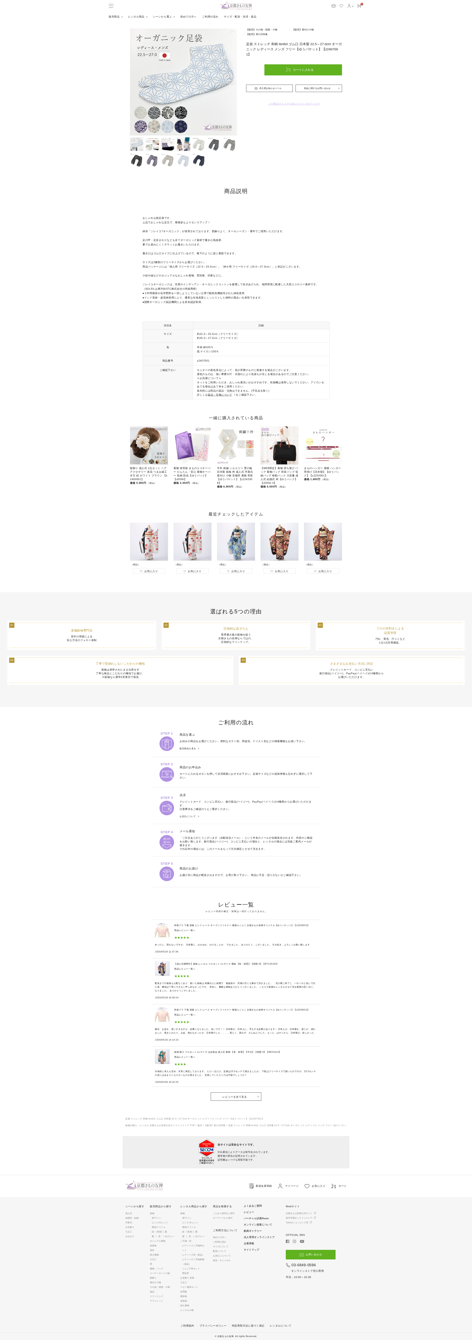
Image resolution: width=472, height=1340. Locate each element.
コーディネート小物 (160, 1273)
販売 (200, 1125)
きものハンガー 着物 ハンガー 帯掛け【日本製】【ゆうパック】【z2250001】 (322, 472)
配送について (219, 1251)
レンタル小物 (187, 1310)
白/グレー (169, 1236)
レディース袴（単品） (193, 1255)
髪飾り (153, 1278)
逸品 (152, 1291)
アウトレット (156, 1301)
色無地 (153, 1245)
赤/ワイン (156, 1218)
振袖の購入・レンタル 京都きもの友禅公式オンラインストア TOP (160, 1125)
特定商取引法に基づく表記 (248, 1325)
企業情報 (249, 1243)
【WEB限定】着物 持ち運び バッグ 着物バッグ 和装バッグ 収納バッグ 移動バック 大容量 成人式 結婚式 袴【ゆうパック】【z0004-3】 (279, 475)
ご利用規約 (187, 1325)
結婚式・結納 (132, 1218)
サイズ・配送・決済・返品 (240, 16)
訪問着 (183, 1291)
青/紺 (159, 1231)
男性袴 (185, 1273)
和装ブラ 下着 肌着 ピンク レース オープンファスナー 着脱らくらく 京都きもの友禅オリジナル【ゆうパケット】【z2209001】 (242, 925)
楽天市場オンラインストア (299, 1218)
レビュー (249, 1212)
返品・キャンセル (222, 1260)
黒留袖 (183, 1296)
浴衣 (152, 1250)
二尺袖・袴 (185, 1241)
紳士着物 (154, 1255)
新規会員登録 (264, 1185)
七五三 (128, 1231)
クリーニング (156, 1296)
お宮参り (129, 1227)
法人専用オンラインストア (259, 1237)
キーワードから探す (223, 1218)
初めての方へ (188, 16)
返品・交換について (220, 394)
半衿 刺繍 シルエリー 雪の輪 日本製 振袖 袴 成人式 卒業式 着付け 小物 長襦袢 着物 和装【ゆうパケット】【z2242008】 (235, 475)
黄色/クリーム (159, 1227)
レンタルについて (280, 1325)
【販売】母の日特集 (214, 1125)
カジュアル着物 (157, 1241)
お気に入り (318, 1185)
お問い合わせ (314, 1254)
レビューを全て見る (234, 1096)
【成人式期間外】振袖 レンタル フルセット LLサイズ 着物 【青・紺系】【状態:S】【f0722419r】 (226, 964)
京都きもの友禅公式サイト (299, 1213)
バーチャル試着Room (256, 1218)
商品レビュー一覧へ (184, 930)
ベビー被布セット (189, 1287)
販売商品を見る (188, 748)
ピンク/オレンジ (160, 1222)
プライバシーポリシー (213, 1325)
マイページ (292, 1185)
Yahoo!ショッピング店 (297, 1222)
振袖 (152, 1213)
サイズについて (220, 1246)
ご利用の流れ (210, 16)
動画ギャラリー (253, 1230)
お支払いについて (222, 1255)
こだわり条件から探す (224, 1213)
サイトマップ (251, 1249)
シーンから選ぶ (162, 16)
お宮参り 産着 (187, 1278)
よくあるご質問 (253, 1205)
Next (233, 83)
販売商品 (114, 16)
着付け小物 (155, 1282)
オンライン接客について (258, 1224)
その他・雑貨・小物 (160, 1287)
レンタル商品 (136, 16)
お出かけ (129, 1236)
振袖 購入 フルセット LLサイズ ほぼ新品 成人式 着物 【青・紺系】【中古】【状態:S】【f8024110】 (227, 1052)
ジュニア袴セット (191, 1268)
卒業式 (128, 1222)
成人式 (128, 1213)
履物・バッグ (156, 1268)
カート (343, 1185)
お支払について (188, 816)
